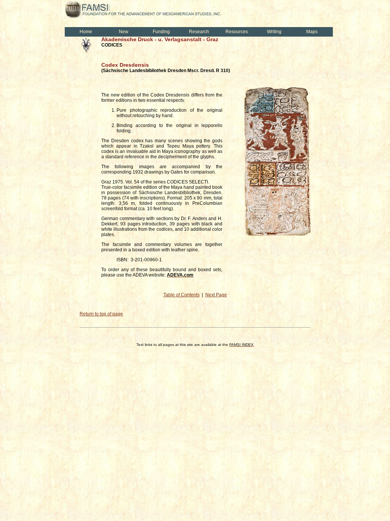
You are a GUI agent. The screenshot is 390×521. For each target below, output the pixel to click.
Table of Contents (181, 294)
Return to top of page (101, 314)
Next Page (216, 294)
